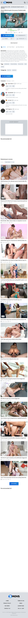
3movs (16, 615)
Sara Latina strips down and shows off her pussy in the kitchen (14, 319)
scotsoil (9, 100)
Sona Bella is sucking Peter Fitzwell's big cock (11, 299)
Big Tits (9, 70)
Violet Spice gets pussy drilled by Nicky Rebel (11, 339)
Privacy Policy (7, 603)
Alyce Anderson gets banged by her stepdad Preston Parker (14, 418)
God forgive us (9, 109)
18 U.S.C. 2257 (21, 608)
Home (7, 600)
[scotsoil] (3, 102)
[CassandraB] (3, 94)
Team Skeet (12, 47)
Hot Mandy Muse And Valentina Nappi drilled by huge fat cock (14, 260)
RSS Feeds (7, 605)
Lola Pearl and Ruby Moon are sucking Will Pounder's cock (14, 280)
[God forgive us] (3, 111)
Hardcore (14, 70)
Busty (2, 66)
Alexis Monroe (21, 47)
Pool (25, 64)
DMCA (20, 603)
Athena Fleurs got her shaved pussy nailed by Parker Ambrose (14, 240)
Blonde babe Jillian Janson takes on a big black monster (13, 220)
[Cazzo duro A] (3, 85)
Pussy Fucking (14, 64)
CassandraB (10, 92)
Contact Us (7, 608)
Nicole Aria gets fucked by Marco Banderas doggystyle (13, 438)
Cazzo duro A (11, 83)
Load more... (14, 483)
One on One (20, 64)
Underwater (6, 64)
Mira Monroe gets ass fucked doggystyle (10, 398)
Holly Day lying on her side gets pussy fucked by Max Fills (14, 181)
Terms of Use (21, 600)
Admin (4, 47)
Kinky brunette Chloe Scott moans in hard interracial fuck (14, 201)
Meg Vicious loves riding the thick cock (9, 359)
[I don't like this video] (19, 30)
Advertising (21, 605)
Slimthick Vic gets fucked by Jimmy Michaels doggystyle (14, 457)
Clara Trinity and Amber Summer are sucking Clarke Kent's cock (14, 477)
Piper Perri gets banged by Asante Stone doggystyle (13, 378)
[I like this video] (9, 30)
